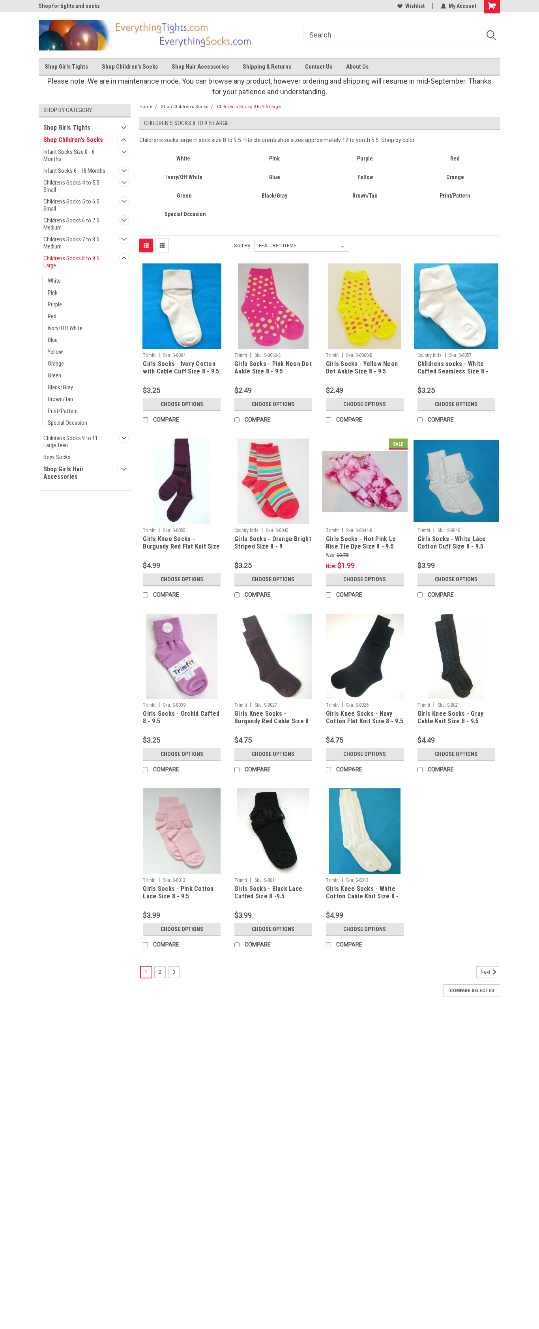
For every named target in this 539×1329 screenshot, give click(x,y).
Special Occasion (67, 422)
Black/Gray (60, 387)
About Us (357, 66)
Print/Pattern (63, 410)
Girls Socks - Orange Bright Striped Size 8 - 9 (272, 542)
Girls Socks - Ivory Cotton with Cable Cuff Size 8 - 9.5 (181, 367)
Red (52, 316)
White (54, 280)
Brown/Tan (60, 399)
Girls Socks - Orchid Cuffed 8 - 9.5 (181, 717)
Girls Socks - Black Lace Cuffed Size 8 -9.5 (268, 892)
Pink (53, 292)
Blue (53, 339)
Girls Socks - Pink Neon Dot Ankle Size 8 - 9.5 (273, 367)
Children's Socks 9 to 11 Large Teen (70, 442)
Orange (56, 363)
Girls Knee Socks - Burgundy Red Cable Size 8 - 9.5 (271, 721)
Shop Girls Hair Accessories (63, 472)
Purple (55, 304)
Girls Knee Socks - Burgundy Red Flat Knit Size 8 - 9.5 (181, 546)
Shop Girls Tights (66, 66)
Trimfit (149, 355)
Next (486, 972)
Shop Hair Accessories (200, 66)
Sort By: (242, 245)
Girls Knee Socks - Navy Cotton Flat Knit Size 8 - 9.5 (364, 717)
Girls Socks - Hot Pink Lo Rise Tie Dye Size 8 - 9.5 (361, 542)
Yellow (55, 351)
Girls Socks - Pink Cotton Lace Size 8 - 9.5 (178, 892)
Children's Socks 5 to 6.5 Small (71, 205)
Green (54, 375)
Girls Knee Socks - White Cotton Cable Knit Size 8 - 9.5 (362, 896)
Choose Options (182, 404)
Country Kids (429, 355)
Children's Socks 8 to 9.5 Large (71, 262)
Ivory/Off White (65, 328)
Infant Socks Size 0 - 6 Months (69, 155)
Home (145, 106)
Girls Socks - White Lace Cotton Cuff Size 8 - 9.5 (451, 542)
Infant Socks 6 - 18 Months (74, 170)
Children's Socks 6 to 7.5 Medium (71, 224)
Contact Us (318, 66)
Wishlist (415, 6)
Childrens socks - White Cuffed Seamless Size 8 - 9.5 (452, 371)
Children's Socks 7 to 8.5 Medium (71, 243)
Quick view (182, 343)
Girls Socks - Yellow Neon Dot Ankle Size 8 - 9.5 (362, 367)
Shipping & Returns (267, 66)
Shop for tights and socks (69, 6)
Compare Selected (472, 990)
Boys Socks (57, 457)
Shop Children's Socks (130, 66)
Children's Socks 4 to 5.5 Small (71, 186)
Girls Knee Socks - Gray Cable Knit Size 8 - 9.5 (450, 717)
